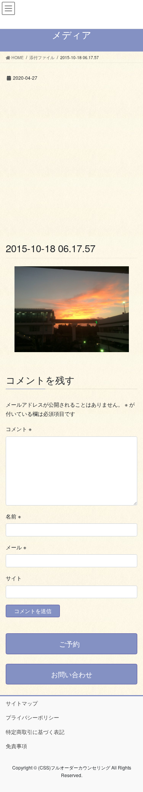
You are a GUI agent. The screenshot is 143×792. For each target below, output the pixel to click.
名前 (13, 516)
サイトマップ (22, 703)
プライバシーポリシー (32, 717)
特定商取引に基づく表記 (35, 732)
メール (16, 547)
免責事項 (16, 746)
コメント (19, 429)
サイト (14, 578)
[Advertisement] (71, 165)
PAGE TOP (132, 761)
